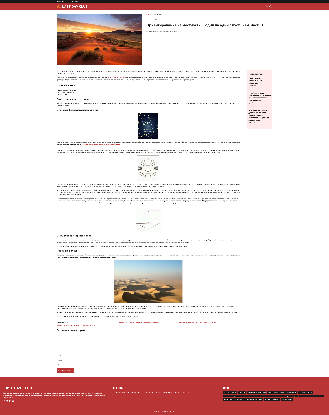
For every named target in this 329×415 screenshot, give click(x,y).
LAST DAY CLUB (75, 6)
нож (271, 396)
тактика (267, 399)
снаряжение (238, 399)
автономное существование (257, 392)
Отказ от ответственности (163, 392)
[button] (270, 6)
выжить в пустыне (155, 31)
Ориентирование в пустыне (65, 88)
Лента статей (60, 1)
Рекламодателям (119, 392)
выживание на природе (231, 396)
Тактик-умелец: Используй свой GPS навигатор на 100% (76, 325)
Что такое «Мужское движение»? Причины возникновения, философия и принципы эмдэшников (259, 115)
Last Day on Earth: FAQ (182, 392)
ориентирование (166, 31)
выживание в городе (305, 392)
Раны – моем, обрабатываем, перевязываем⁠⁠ (255, 80)
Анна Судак (157, 14)
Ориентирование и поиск (165, 20)
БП (229, 392)
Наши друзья (131, 392)
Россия (234, 392)
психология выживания (315, 396)
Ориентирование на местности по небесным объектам (101, 144)
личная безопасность (261, 396)
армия (270, 392)
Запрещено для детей (145, 392)
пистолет (303, 396)
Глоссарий (75, 1)
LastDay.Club (252, 85)
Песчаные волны (62, 94)
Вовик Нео (251, 122)
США (240, 392)
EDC (225, 392)
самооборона (228, 399)
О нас (68, 1)
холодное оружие (287, 399)
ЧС (245, 392)
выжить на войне (246, 396)
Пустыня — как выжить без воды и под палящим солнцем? (138, 323)
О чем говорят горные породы (66, 92)
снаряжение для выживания (253, 399)
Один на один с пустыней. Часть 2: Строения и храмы (198, 323)
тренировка (275, 399)
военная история (279, 392)
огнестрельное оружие (290, 396)
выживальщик (292, 392)
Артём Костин (252, 103)
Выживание (151, 20)
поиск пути (175, 31)
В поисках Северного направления (67, 90)
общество (278, 396)
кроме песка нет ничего (116, 78)
